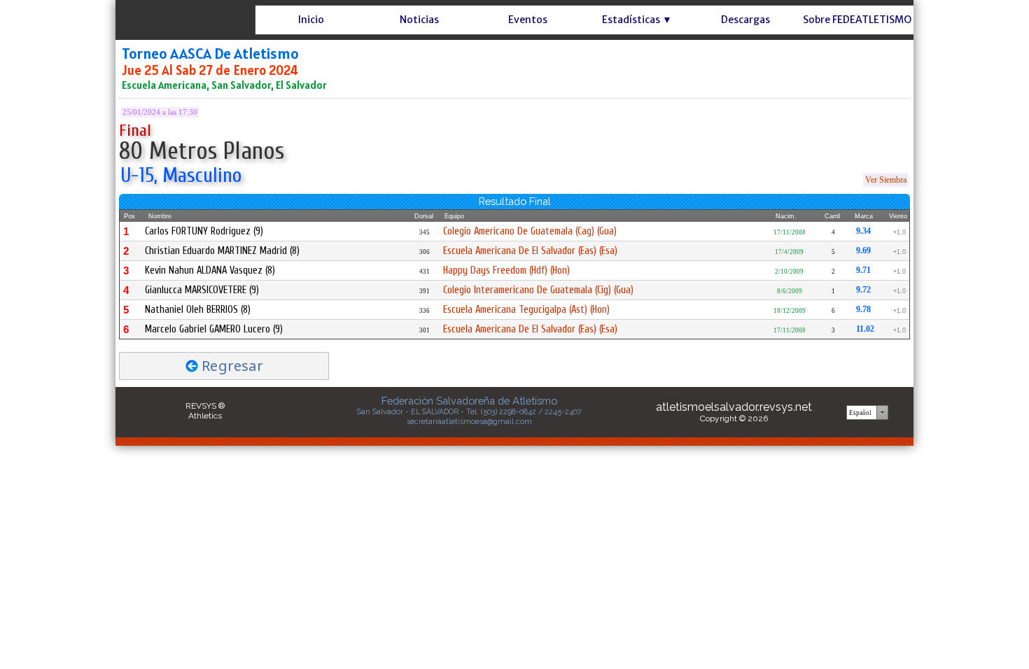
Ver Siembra (885, 180)
